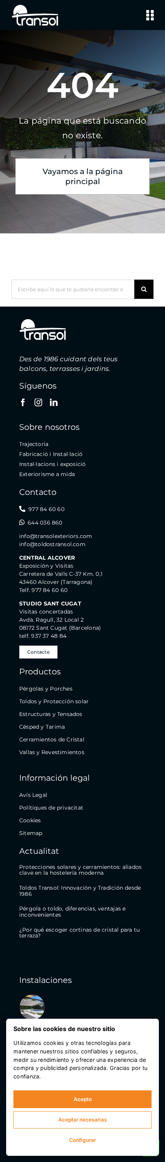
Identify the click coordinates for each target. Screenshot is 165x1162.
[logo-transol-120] (35, 6)
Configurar (82, 1140)
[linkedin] (54, 402)
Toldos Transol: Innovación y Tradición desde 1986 (80, 890)
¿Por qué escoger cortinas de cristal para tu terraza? (79, 932)
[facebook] (23, 402)
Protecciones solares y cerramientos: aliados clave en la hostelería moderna (80, 870)
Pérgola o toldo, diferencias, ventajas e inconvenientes (72, 911)
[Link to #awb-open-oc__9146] (149, 15)
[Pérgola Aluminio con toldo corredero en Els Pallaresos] (32, 1007)
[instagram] (38, 402)
